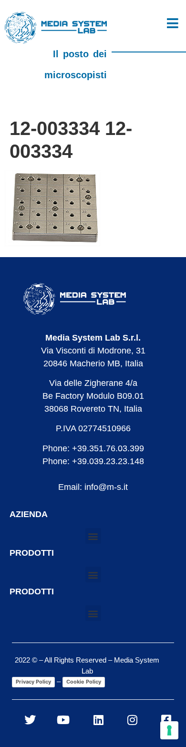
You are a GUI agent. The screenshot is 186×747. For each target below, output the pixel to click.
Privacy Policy (33, 681)
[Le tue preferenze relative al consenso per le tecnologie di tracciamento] (169, 730)
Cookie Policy (83, 681)
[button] (93, 536)
